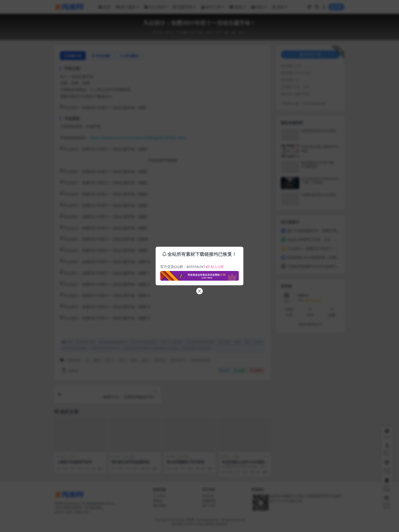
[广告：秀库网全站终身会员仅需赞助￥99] (199, 274)
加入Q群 (217, 266)
